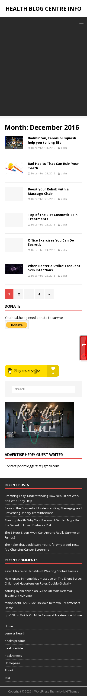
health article (14, 648)
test (7, 678)
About (9, 670)
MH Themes (71, 691)
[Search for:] (44, 389)
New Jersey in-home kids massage (29, 578)
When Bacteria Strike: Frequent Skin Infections (54, 268)
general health (15, 633)
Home (9, 626)
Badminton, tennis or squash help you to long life (52, 140)
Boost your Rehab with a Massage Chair (48, 191)
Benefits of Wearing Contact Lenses (53, 571)
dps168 (10, 615)
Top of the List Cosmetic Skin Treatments (52, 216)
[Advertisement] (43, 72)
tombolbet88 (13, 603)
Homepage (12, 663)
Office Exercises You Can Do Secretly (51, 242)
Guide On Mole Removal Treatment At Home (51, 615)
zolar (64, 148)
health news (13, 656)
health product (15, 641)
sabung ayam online (19, 591)
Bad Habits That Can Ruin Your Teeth (53, 165)
